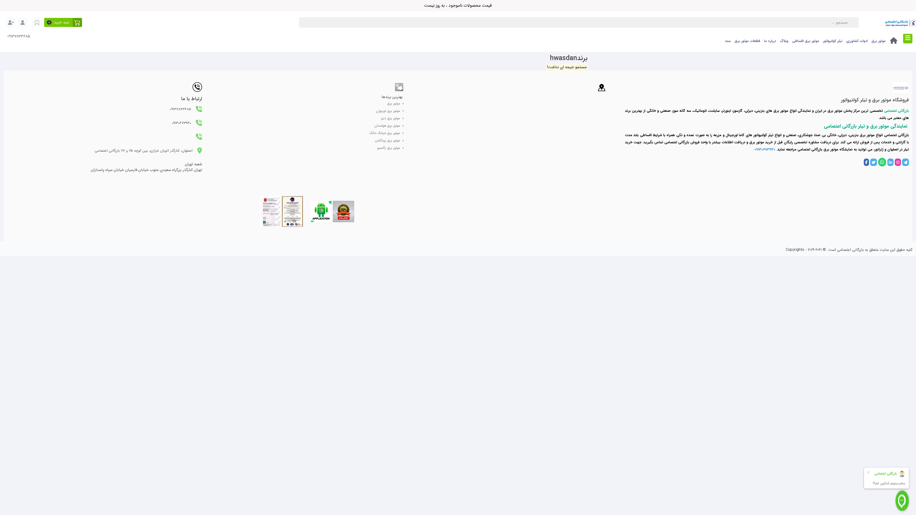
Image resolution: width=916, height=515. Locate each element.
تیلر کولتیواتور (832, 41)
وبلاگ (784, 41)
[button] (63, 22)
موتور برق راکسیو (388, 147)
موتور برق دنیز (390, 118)
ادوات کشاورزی (857, 41)
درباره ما (770, 41)
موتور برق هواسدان (387, 125)
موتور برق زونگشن (387, 140)
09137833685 (18, 36)
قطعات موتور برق (747, 41)
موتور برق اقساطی (805, 41)
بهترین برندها (392, 97)
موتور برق (878, 41)
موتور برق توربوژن (388, 110)
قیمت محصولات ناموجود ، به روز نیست (458, 5)
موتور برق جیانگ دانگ (385, 133)
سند (728, 41)
